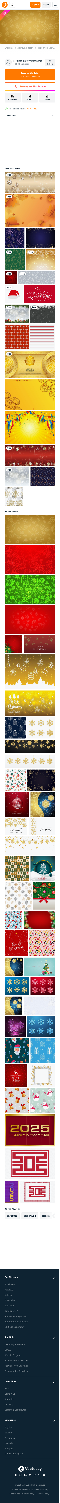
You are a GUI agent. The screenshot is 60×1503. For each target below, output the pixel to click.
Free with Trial (30, 74)
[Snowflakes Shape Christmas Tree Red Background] (16, 1169)
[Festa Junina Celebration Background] (29, 508)
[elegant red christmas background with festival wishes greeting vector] (41, 1371)
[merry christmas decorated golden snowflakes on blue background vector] (17, 1065)
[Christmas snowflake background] (17, 557)
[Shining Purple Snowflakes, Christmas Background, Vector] (15, 1299)
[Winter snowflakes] (17, 394)
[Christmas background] (17, 375)
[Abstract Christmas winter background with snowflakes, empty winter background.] (20, 1279)
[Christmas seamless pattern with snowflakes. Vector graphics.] (14, 237)
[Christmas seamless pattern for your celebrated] (17, 1346)
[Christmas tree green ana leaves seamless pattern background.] (15, 279)
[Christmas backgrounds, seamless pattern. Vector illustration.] (18, 1197)
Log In (46, 4)
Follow (50, 64)
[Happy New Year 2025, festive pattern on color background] (29, 1479)
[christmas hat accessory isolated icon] (14, 336)
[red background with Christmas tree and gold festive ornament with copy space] (20, 1146)
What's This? (32, 109)
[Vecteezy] (5, 5)
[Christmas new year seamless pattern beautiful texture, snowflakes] (41, 297)
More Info (11, 114)
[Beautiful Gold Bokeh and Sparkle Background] (19, 301)
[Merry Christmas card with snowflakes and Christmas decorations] (20, 744)
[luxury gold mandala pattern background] (29, 445)
